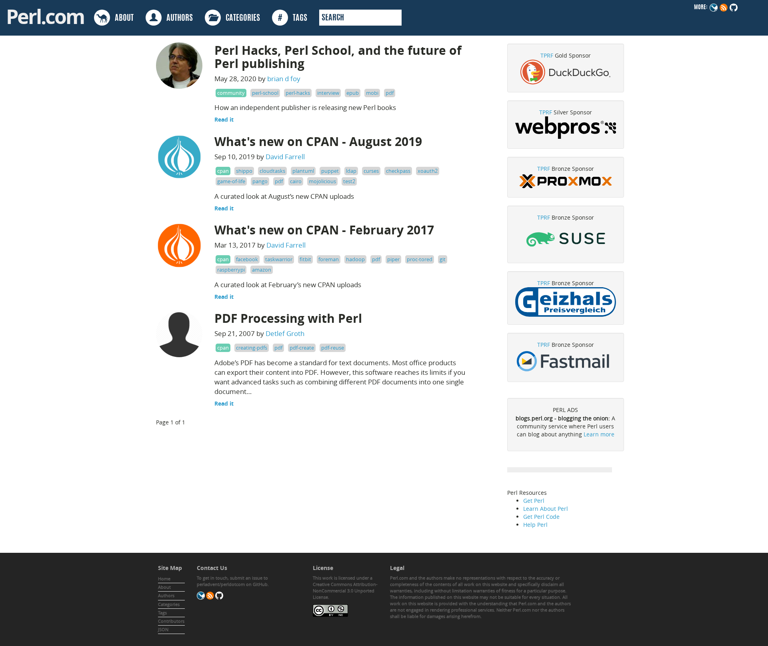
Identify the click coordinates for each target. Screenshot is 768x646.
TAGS (293, 18)
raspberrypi (231, 269)
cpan (223, 170)
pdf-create (302, 347)
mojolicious (322, 181)
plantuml (303, 170)
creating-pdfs (251, 347)
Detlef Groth (285, 333)
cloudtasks (272, 170)
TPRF (546, 55)
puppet (330, 170)
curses (371, 170)
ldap (351, 170)
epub (352, 92)
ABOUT (122, 18)
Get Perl (533, 500)
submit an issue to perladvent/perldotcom (232, 581)
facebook (247, 259)
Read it (224, 119)
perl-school (265, 92)
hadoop (355, 259)
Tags (162, 613)
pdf (390, 92)
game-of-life (231, 181)
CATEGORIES (240, 18)
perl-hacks (298, 92)
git (443, 259)
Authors (166, 595)
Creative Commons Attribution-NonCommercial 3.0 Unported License (345, 590)
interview (328, 92)
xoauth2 (428, 170)
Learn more (599, 434)
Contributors (171, 621)
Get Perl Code (541, 516)
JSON (163, 629)
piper (393, 259)
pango (260, 181)
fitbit (305, 259)
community (231, 92)
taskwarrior (278, 259)
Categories (169, 604)
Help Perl (535, 524)
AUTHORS (177, 18)
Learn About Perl (545, 508)
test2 (349, 181)
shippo (244, 170)
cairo (296, 181)
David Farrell (285, 156)
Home (164, 579)
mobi (372, 92)
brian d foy (283, 78)
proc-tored (419, 259)
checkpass (398, 170)
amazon (261, 269)
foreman (328, 259)
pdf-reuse (332, 347)
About (164, 587)
